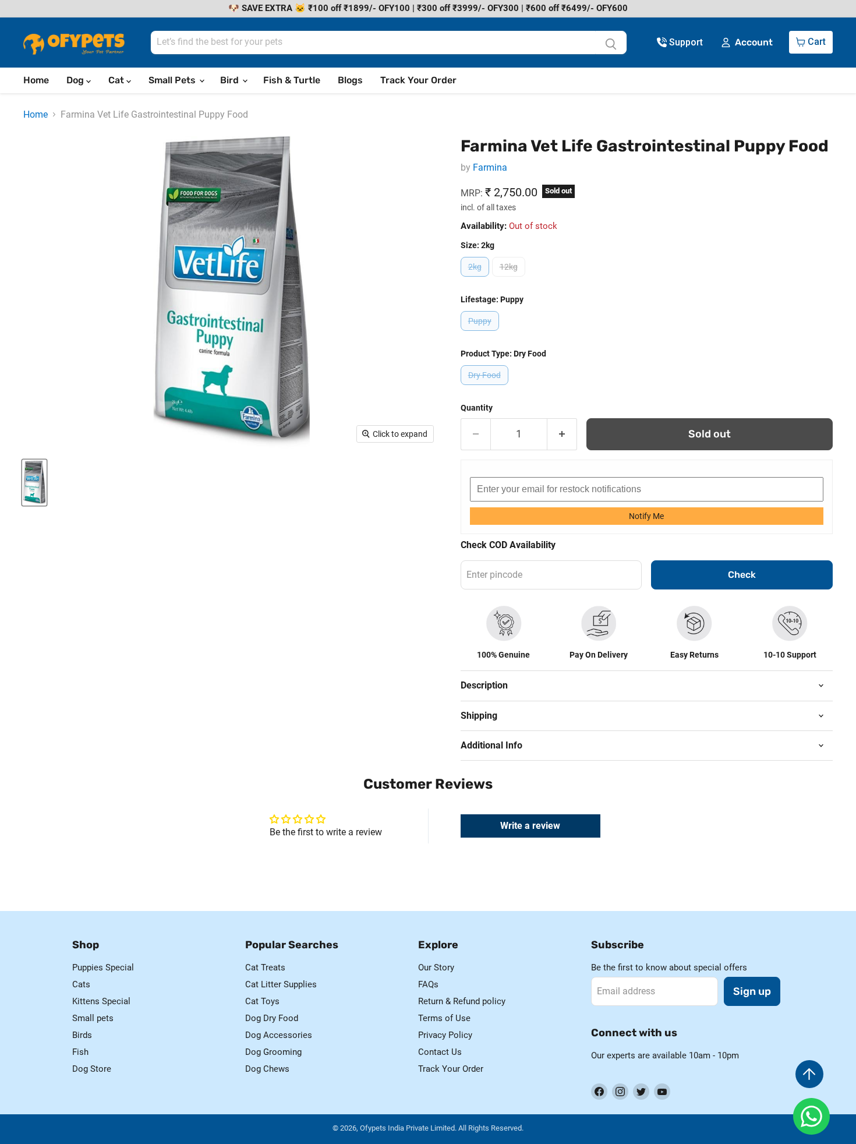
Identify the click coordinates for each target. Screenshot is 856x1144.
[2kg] (476, 279)
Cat (117, 80)
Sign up (752, 991)
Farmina (490, 167)
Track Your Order (418, 80)
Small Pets (173, 80)
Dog (76, 80)
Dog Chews (267, 1069)
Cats (81, 984)
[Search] (611, 42)
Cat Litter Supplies (281, 984)
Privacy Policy (445, 1035)
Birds (82, 1035)
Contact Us (440, 1052)
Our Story (436, 967)
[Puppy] (481, 333)
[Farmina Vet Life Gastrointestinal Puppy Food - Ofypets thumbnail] (34, 483)
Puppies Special (103, 967)
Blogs (350, 80)
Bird (230, 80)
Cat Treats (265, 967)
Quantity (477, 407)
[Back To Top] (809, 1074)
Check (742, 574)
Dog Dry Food (271, 1018)
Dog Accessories (278, 1035)
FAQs (428, 984)
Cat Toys (262, 1001)
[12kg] (510, 279)
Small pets (93, 1018)
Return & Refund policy (461, 1001)
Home (36, 80)
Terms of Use (444, 1018)
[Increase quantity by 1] (562, 434)
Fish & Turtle (291, 80)
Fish (80, 1052)
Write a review (530, 825)
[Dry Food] (486, 387)
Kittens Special (101, 1001)
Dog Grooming (273, 1052)
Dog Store (91, 1069)
